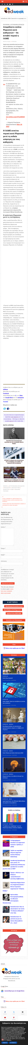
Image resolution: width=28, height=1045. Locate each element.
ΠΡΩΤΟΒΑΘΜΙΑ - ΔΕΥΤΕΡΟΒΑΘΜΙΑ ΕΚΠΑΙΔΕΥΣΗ (13, 24)
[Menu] (2, 1)
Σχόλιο (3, 527)
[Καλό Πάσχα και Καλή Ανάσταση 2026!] (14, 741)
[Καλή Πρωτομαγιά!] (14, 666)
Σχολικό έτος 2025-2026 (14, 613)
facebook (5, 1013)
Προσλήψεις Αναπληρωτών (12, 610)
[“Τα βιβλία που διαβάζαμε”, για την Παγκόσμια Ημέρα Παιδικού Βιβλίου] (14, 814)
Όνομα (3, 548)
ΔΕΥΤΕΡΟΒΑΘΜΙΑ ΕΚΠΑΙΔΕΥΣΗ (16, 486)
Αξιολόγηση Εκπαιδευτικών (14, 606)
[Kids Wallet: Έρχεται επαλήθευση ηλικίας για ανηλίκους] (14, 690)
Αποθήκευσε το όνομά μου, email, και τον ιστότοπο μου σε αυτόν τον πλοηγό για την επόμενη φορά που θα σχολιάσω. (7, 575)
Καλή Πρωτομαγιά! (8, 678)
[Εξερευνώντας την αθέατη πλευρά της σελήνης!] (14, 765)
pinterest (13, 1019)
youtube (5, 1019)
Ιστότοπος (4, 561)
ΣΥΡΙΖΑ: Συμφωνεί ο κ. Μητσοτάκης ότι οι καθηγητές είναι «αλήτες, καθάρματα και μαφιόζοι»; (12, 500)
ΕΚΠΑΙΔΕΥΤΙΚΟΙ (16, 487)
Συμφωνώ (5, 1042)
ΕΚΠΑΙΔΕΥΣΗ (7, 487)
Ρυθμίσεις (8, 1040)
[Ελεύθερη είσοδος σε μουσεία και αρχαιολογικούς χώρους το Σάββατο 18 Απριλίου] (14, 715)
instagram (22, 1013)
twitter (14, 1013)
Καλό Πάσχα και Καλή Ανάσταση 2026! (13, 753)
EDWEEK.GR (5, 676)
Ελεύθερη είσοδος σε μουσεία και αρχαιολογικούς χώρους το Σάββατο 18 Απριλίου (13, 727)
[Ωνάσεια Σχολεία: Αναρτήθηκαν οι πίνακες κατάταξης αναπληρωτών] (22, 18)
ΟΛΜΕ (12, 489)
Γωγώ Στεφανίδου (7, 680)
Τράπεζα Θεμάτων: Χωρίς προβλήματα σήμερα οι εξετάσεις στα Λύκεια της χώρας (14, 504)
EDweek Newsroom (7, 755)
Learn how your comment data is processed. (7, 591)
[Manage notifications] (2, 1039)
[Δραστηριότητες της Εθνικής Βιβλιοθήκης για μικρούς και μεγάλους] (14, 790)
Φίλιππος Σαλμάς (6, 41)
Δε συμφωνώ (13, 1042)
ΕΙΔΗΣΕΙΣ (11, 750)
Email (3, 555)
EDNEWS (5, 486)
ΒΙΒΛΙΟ (10, 799)
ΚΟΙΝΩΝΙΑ (11, 724)
